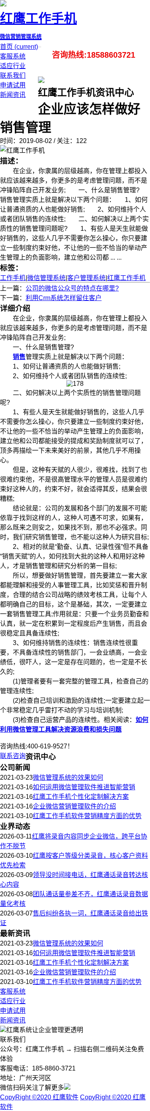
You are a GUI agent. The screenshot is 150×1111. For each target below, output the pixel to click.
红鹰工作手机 (126, 277)
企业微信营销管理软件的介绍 (74, 806)
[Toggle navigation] (40, 47)
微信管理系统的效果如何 (68, 777)
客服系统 (13, 56)
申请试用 (13, 85)
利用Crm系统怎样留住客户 (64, 297)
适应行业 (13, 66)
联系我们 (13, 75)
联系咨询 (13, 755)
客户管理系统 (86, 277)
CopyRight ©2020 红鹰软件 (39, 1097)
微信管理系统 (46, 277)
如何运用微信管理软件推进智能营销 (84, 787)
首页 (19, 46)
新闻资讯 (13, 94)
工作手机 (13, 277)
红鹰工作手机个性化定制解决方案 (81, 796)
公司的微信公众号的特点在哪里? (72, 288)
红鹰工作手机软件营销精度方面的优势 (87, 816)
